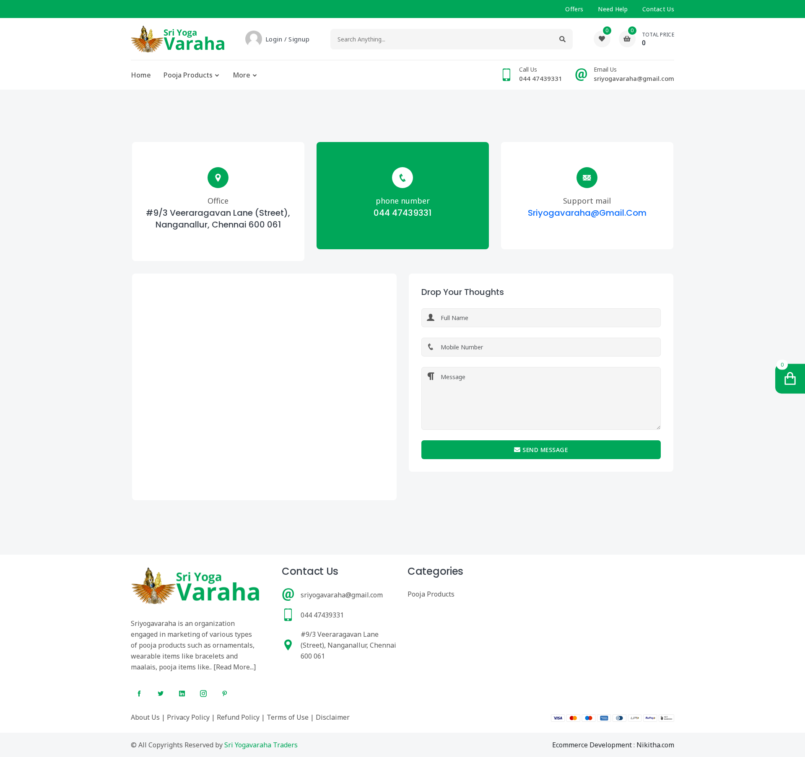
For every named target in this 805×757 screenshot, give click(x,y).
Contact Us (658, 9)
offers (574, 9)
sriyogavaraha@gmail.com (587, 213)
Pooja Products (188, 75)
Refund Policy (238, 717)
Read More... (235, 667)
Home (141, 75)
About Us (145, 717)
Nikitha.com (655, 744)
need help (613, 9)
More (241, 75)
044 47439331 (402, 213)
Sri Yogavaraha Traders (261, 744)
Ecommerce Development (592, 744)
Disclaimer (333, 717)
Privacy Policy (188, 717)
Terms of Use (288, 717)
